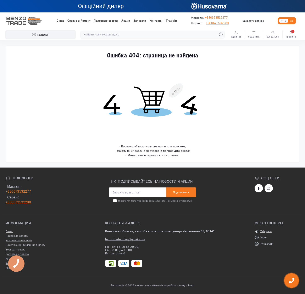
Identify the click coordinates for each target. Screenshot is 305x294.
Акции (125, 20)
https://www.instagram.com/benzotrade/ (269, 188)
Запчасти (139, 20)
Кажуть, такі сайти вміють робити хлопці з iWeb (164, 285)
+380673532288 (217, 23)
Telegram (266, 231)
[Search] (221, 35)
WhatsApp (266, 243)
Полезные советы (106, 20)
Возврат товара (16, 249)
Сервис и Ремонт (78, 20)
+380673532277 (216, 17)
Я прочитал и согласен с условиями (155, 201)
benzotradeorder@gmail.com (125, 239)
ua (291, 20)
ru (285, 20)
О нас (60, 20)
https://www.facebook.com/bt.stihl (259, 188)
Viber (263, 237)
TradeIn (171, 20)
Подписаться (181, 192)
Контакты (156, 20)
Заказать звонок (253, 20)
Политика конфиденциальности (148, 201)
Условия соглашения (19, 240)
